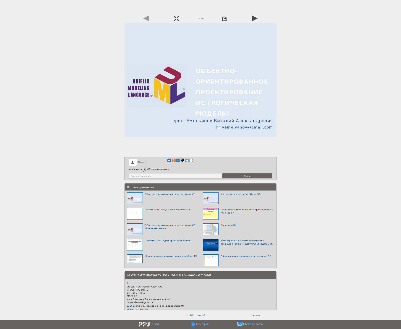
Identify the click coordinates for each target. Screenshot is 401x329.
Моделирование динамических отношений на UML (171, 256)
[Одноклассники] (174, 160)
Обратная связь (253, 324)
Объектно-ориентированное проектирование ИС (170, 194)
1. (128, 283)
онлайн (155, 324)
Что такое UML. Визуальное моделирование (167, 209)
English (190, 314)
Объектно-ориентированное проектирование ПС (246, 256)
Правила (255, 314)
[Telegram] (187, 160)
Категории (202, 324)
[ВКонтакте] (169, 160)
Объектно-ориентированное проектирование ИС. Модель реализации (170, 226)
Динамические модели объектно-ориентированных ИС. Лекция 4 (247, 211)
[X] (182, 160)
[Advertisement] (200, 7)
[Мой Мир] (178, 160)
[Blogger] (191, 160)
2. (128, 305)
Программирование (158, 169)
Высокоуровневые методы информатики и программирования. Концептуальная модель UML (247, 242)
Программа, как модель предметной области (168, 240)
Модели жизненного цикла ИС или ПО (240, 194)
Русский (201, 314)
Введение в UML (229, 225)
